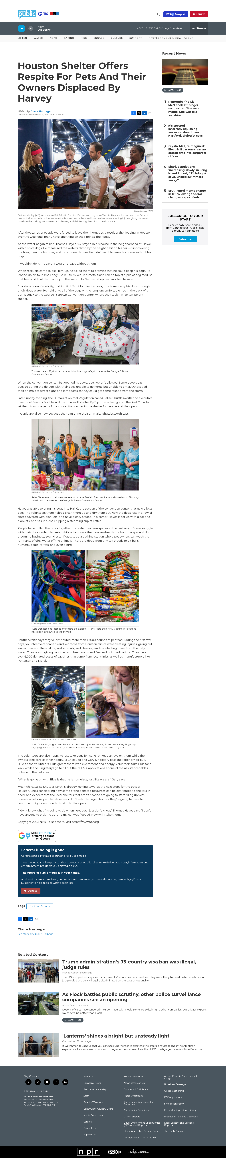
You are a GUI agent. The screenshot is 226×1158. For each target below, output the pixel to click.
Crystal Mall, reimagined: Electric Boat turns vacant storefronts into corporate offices (187, 151)
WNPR (39, 1102)
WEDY (50, 1099)
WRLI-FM (54, 1102)
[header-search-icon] (158, 14)
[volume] (30, 28)
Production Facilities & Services (181, 1117)
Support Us (89, 1135)
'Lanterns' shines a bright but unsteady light (115, 1036)
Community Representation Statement (139, 1103)
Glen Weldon (69, 1041)
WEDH (27, 1099)
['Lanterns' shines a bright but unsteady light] (38, 1044)
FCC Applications (173, 1097)
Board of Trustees (93, 1102)
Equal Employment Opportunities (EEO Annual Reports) (142, 1124)
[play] (21, 28)
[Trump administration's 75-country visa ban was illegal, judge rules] (38, 970)
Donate (200, 14)
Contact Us (89, 1128)
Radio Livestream (133, 1096)
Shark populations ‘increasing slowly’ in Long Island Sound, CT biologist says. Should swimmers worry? (187, 173)
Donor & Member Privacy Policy (141, 1131)
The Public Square (174, 1131)
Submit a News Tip (134, 1076)
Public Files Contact (32, 1105)
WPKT (46, 1102)
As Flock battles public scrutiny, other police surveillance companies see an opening (131, 997)
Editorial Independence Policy (180, 1110)
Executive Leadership (95, 1089)
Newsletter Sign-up (134, 1083)
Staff (86, 1096)
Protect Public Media (165, 38)
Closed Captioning (174, 1091)
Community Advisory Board (98, 1109)
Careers (87, 1122)
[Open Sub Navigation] (29, 38)
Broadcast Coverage (175, 1084)
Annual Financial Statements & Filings (180, 1077)
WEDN (34, 1099)
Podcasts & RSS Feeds (136, 1089)
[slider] (35, 28)
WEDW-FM (29, 1102)
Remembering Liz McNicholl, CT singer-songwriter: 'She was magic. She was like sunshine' (183, 108)
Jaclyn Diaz (68, 1005)
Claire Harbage (41, 111)
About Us (88, 1076)
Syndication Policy (174, 1104)
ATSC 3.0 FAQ (49, 1105)
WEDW (42, 1099)
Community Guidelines (136, 1110)
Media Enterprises (93, 1115)
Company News (92, 1083)
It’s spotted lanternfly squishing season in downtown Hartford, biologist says (185, 131)
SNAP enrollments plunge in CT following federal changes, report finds (187, 194)
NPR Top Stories (40, 906)
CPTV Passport (132, 1117)
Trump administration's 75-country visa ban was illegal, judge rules (129, 964)
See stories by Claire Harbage (35, 934)
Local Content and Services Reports (179, 1124)
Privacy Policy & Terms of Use (140, 1137)
